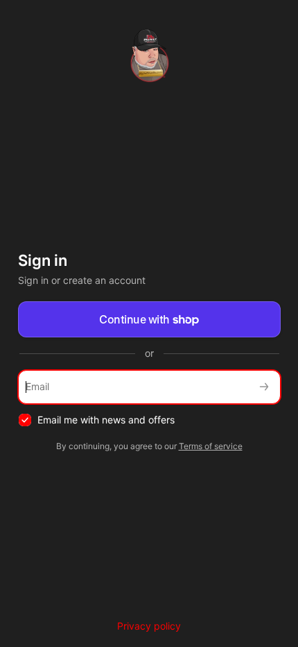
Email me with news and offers (106, 420)
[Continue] (264, 387)
